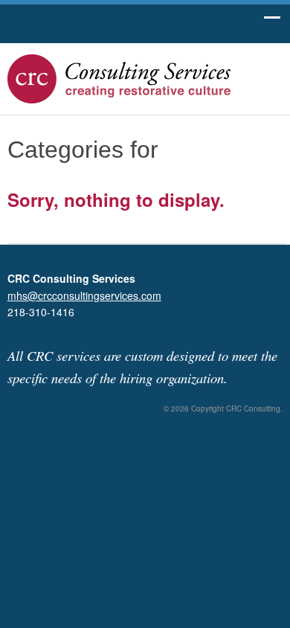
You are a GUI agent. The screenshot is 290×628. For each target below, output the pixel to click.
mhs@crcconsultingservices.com (84, 295)
